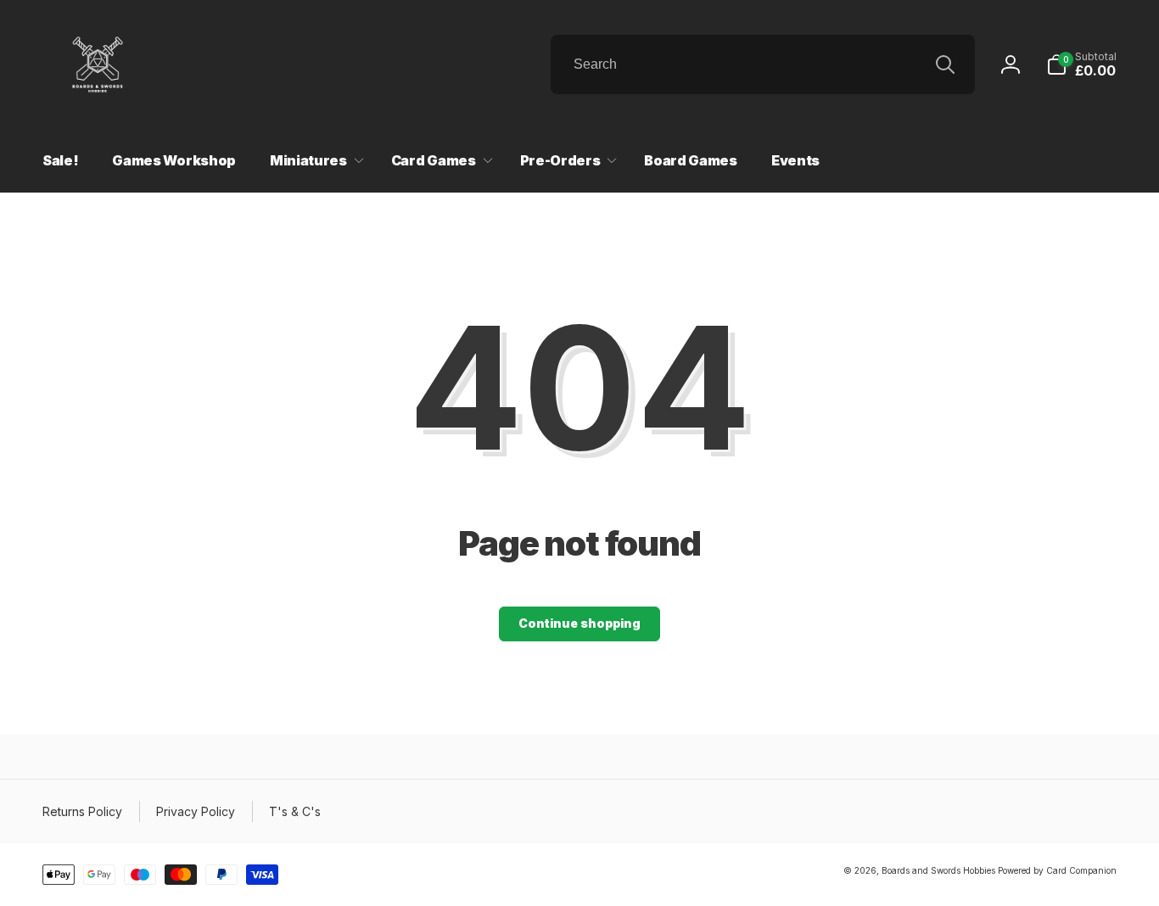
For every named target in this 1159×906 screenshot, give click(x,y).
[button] (1081, 64)
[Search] (945, 64)
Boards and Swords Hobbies (938, 870)
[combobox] (763, 64)
